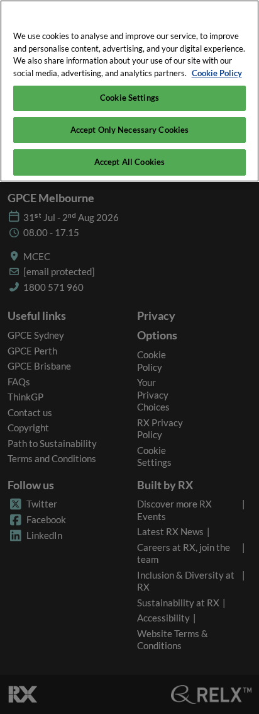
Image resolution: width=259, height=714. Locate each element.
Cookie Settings (129, 98)
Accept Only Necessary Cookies (129, 130)
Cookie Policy (217, 73)
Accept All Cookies (129, 162)
